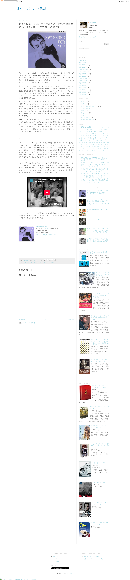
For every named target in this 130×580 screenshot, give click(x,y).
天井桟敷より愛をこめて (89, 106)
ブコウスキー (95, 139)
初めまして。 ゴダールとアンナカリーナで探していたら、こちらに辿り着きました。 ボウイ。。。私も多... (95, 164)
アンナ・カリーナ (101, 137)
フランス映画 (98, 127)
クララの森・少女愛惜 (91, 556)
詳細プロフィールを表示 (87, 37)
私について (85, 113)
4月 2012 (83, 87)
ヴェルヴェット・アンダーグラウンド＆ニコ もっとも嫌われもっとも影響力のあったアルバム (100, 342)
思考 (83, 115)
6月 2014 (83, 67)
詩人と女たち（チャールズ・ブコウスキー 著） (99, 360)
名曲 (94, 142)
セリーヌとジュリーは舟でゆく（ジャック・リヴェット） (100, 445)
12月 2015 (83, 60)
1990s (101, 129)
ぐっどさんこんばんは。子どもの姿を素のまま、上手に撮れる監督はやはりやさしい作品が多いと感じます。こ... (94, 180)
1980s (92, 137)
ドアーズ (89, 150)
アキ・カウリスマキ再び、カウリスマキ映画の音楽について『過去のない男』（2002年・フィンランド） (98, 202)
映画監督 (86, 135)
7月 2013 (83, 71)
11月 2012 (83, 80)
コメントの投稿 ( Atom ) (32, 323)
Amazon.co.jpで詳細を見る (46, 234)
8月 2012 (83, 83)
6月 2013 (83, 74)
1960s (83, 127)
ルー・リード (105, 139)
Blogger (70, 573)
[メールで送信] (45, 260)
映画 (83, 101)
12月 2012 (83, 78)
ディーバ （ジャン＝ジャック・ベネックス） (99, 523)
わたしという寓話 (32, 8)
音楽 (48, 262)
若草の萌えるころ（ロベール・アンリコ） (100, 426)
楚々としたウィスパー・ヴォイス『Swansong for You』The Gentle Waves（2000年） (98, 192)
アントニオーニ (91, 144)
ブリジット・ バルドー (100, 150)
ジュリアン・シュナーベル (90, 148)
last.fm (55, 559)
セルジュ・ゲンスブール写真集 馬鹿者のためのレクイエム (100, 317)
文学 (83, 110)
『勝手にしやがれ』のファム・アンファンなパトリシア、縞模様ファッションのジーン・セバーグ (97, 241)
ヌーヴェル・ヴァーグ (88, 129)
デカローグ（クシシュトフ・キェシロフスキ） (100, 386)
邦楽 (101, 142)
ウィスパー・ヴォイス (38, 262)
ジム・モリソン (88, 146)
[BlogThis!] (47, 260)
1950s (87, 137)
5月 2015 (83, 65)
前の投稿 (72, 320)
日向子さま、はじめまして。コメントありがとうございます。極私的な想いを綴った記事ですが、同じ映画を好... (94, 169)
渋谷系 (82, 141)
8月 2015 (83, 62)
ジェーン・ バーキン (92, 141)
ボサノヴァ (88, 142)
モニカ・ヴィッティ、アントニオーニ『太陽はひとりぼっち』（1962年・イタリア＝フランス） (97, 231)
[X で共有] (50, 260)
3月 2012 (83, 89)
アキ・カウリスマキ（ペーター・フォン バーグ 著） (102, 274)
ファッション (86, 108)
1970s (96, 131)
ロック (89, 133)
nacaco (27, 260)
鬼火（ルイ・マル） (100, 483)
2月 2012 (83, 92)
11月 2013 (83, 69)
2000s (27, 262)
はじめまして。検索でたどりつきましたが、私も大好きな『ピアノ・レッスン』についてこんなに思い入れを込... (94, 175)
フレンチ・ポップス (99, 133)
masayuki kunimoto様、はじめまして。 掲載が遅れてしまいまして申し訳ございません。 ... (95, 159)
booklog (56, 561)
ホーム (47, 320)
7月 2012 (83, 85)
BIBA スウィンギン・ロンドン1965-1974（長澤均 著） (101, 295)
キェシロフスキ (101, 144)
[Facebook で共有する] (52, 260)
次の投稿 (22, 320)
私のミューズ (86, 117)
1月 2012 (83, 94)
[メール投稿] (41, 260)
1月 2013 (83, 76)
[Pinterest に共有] (55, 260)
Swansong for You (43, 226)
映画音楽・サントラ (97, 135)
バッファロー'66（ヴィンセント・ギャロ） (100, 503)
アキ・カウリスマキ (94, 219)
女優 (97, 142)
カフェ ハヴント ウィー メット (94, 559)
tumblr (55, 556)
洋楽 (52, 262)
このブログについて (88, 119)
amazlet (47, 228)
